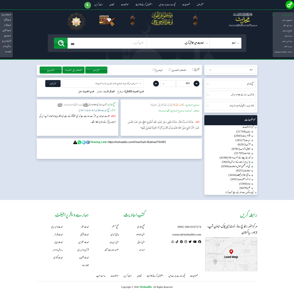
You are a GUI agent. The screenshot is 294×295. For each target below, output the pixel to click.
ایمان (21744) (243, 131)
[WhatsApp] (173, 242)
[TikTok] (177, 242)
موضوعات (125, 5)
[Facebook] (199, 242)
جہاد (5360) (244, 184)
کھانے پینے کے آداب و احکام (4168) (235, 157)
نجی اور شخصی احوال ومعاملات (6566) (235, 166)
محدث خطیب (84, 257)
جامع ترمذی (287, 30)
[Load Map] (231, 254)
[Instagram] (185, 242)
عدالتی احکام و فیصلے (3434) (239, 175)
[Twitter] (190, 242)
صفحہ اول (200, 5)
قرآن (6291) (244, 144)
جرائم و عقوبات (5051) (240, 179)
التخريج (50, 70)
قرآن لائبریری (6, 41)
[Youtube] (195, 242)
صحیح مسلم (287, 20)
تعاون (112, 5)
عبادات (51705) (242, 153)
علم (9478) (245, 188)
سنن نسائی (288, 36)
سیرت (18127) (242, 140)
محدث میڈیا (7, 36)
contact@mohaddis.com (186, 234)
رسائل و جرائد (7, 47)
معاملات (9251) (243, 170)
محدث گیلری (58, 257)
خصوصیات (186, 5)
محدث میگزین (7, 31)
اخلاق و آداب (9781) (241, 149)
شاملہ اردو (8, 52)
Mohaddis (146, 287)
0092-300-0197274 (189, 227)
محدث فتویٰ (7, 20)
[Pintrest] (181, 242)
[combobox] (231, 84)
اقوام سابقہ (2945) (242, 136)
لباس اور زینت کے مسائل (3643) (236, 162)
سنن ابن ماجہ (287, 41)
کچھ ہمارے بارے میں (167, 5)
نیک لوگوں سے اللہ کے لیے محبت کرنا (239, 192)
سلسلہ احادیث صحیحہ (283, 52)
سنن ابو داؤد (287, 25)
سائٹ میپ (101, 276)
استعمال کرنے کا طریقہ (143, 5)
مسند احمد (288, 46)
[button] (87, 5)
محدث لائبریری (6, 15)
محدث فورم (7, 25)
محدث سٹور (85, 227)
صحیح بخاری (287, 15)
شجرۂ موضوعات (248, 127)
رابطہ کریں (98, 5)
